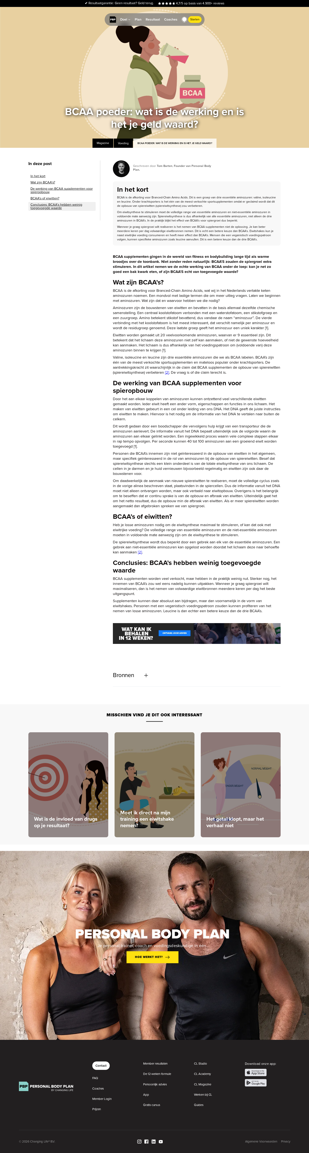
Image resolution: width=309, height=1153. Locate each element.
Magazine (103, 143)
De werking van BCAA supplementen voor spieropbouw (61, 190)
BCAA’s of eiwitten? (44, 198)
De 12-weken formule (157, 1074)
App (146, 1095)
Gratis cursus (151, 1105)
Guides (198, 1105)
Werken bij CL (203, 1095)
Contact (101, 1065)
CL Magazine (202, 1084)
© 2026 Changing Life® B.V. (37, 1141)
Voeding (123, 143)
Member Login (101, 1099)
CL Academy (202, 1074)
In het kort (37, 176)
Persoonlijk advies (155, 1084)
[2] (167, 372)
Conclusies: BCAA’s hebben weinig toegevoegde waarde (56, 206)
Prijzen (96, 1109)
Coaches (98, 1088)
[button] (184, 19)
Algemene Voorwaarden (261, 1141)
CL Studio (200, 1063)
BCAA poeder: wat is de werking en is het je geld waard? (174, 143)
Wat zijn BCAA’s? (42, 182)
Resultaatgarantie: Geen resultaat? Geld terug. (119, 3)
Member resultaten (155, 1063)
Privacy (285, 1141)
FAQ (95, 1078)
